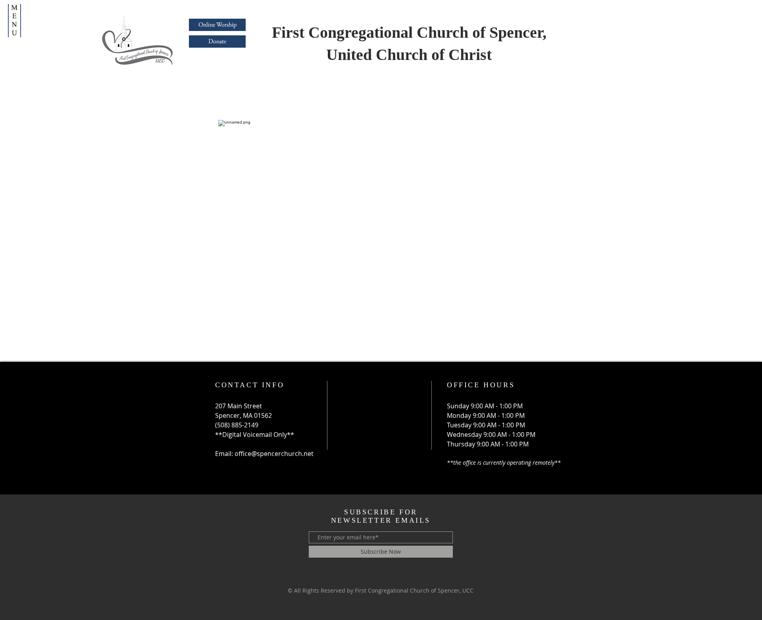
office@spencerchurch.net (274, 453)
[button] (14, 20)
